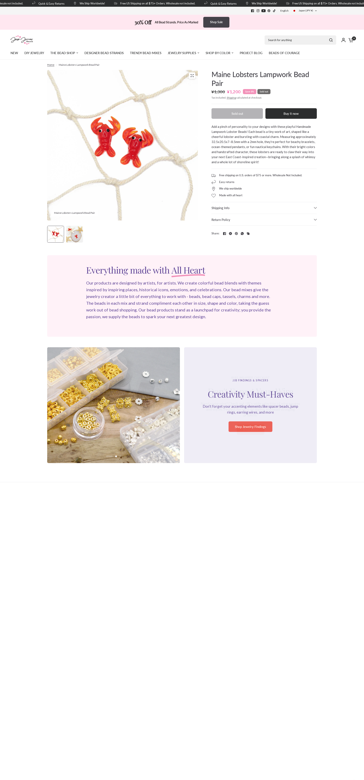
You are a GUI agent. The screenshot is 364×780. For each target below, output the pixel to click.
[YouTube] (263, 10)
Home (50, 64)
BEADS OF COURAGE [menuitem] (284, 53)
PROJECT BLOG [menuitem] (251, 53)
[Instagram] (258, 10)
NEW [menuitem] (14, 53)
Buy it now (291, 113)
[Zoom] (192, 75)
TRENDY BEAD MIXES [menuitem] (145, 53)
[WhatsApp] (242, 233)
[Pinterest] (269, 10)
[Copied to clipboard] (248, 233)
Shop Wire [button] (250, 429)
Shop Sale (216, 22)
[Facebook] (252, 10)
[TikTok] (274, 10)
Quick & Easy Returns (44, 3)
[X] (230, 233)
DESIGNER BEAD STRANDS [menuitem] (104, 53)
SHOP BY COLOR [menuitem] (218, 53)
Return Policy (220, 220)
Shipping (231, 97)
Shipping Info (220, 208)
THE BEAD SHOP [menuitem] (62, 53)
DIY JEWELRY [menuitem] (34, 53)
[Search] (331, 40)
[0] (349, 40)
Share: (215, 233)
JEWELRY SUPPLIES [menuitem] (182, 53)
